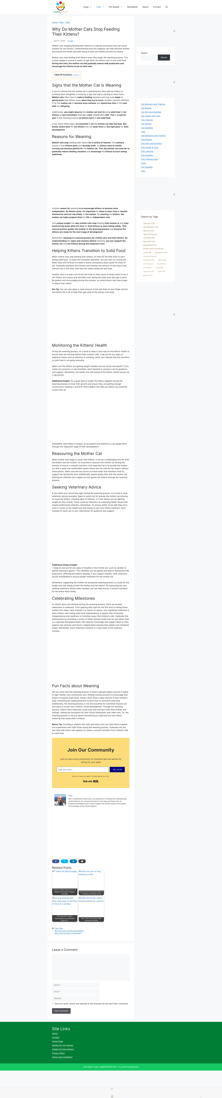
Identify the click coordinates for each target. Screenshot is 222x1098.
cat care (149, 223)
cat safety (147, 267)
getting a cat (147, 275)
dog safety (161, 264)
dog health (149, 241)
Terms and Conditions (62, 1057)
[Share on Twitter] (64, 861)
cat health (149, 238)
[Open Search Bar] (166, 6)
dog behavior (150, 245)
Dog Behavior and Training (153, 136)
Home (55, 22)
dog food (159, 267)
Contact (157, 7)
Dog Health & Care (149, 147)
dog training (150, 234)
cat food (162, 260)
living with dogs (150, 256)
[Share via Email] (82, 861)
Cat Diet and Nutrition (151, 112)
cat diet (147, 252)
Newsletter (132, 7)
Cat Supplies (147, 128)
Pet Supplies (147, 167)
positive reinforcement (153, 249)
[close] (112, 1089)
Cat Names (146, 124)
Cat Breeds (146, 108)
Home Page (57, 1041)
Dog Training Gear (149, 159)
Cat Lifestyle (147, 120)
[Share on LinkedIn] (73, 861)
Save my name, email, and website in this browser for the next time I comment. (91, 1004)
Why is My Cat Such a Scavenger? (68, 933)
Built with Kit (91, 781)
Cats (98, 7)
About (145, 7)
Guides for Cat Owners (62, 1045)
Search (144, 53)
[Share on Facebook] (55, 861)
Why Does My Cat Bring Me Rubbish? (69, 931)
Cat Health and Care (150, 116)
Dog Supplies (147, 155)
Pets (61, 22)
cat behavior (150, 227)
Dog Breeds (146, 139)
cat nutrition (148, 260)
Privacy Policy (58, 1053)
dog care (148, 230)
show (76, 75)
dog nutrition (148, 271)
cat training (148, 264)
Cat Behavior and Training (153, 104)
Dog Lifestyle (147, 151)
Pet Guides (114, 7)
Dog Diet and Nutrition (151, 143)
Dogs (86, 7)
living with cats (161, 252)
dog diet (161, 271)
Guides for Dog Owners (63, 1049)
